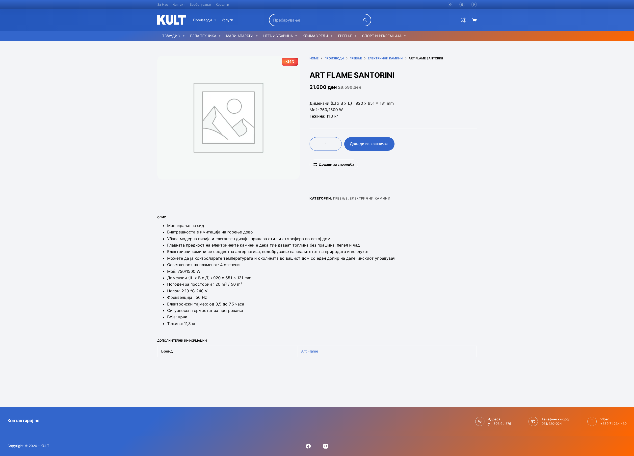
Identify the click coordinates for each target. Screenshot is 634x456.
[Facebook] (450, 4)
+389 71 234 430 (613, 424)
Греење (340, 198)
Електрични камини (370, 198)
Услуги (227, 20)
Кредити (222, 4)
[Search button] (365, 20)
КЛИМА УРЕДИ (315, 36)
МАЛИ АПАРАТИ (239, 36)
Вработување (200, 4)
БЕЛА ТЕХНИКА (203, 36)
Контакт (179, 4)
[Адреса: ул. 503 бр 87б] (480, 421)
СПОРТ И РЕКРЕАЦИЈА (381, 36)
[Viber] (474, 4)
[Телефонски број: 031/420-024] (533, 421)
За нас (162, 4)
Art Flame (309, 351)
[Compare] (463, 20)
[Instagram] (462, 4)
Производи (202, 20)
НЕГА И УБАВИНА (278, 36)
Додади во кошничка (369, 143)
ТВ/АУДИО (171, 36)
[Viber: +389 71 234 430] (592, 421)
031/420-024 (552, 424)
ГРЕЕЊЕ (345, 36)
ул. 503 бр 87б (499, 424)
